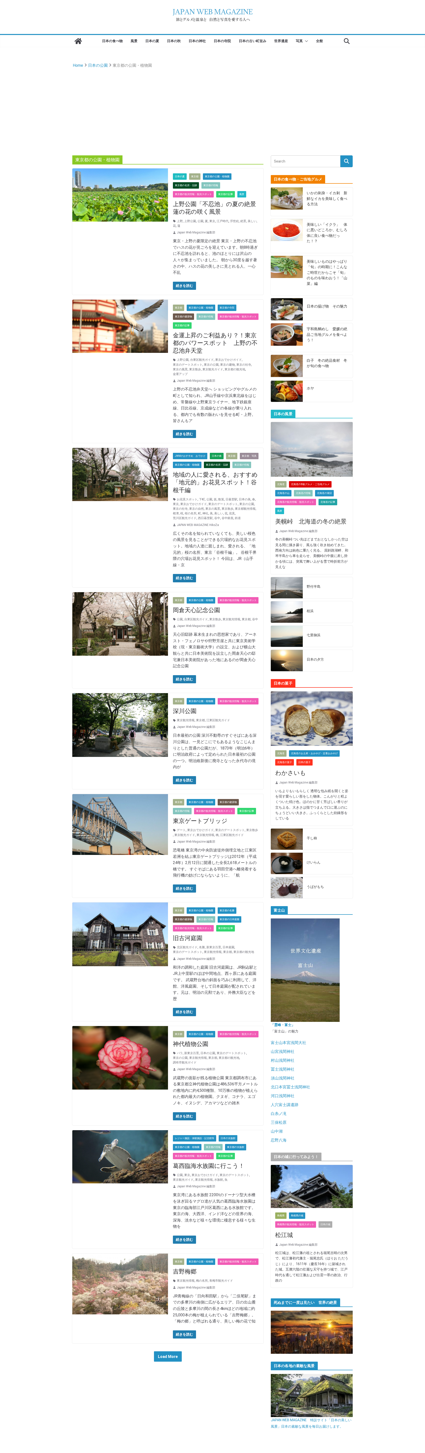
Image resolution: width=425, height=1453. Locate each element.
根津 (176, 513)
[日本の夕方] (287, 660)
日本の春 (217, 456)
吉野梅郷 (185, 1271)
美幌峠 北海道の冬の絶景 (311, 521)
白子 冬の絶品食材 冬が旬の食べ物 (327, 363)
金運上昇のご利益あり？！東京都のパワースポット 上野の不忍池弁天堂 (215, 343)
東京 (212, 221)
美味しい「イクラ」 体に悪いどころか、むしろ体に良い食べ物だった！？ (327, 233)
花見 (232, 513)
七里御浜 (313, 635)
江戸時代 (222, 221)
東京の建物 (227, 364)
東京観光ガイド (212, 369)
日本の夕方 (315, 659)
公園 (200, 221)
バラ (180, 1053)
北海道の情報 (303, 493)
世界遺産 (281, 40)
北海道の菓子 (284, 762)
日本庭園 (228, 947)
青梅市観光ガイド (221, 1280)
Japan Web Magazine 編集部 (196, 232)
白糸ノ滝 (279, 1113)
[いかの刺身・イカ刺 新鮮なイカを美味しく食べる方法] (287, 201)
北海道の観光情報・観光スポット (295, 502)
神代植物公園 (190, 1044)
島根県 (281, 1215)
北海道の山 (283, 493)
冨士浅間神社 (282, 1069)
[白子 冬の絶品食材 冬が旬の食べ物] (287, 366)
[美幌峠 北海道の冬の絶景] (312, 449)
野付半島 (313, 586)
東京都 (194, 176)
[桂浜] (287, 612)
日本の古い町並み (252, 40)
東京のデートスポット (187, 364)
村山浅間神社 (282, 1060)
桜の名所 (191, 513)
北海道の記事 (327, 502)
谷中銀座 (227, 518)
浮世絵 (234, 221)
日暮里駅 (231, 499)
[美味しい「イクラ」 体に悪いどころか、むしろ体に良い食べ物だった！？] (287, 236)
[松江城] (312, 1186)
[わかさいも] (312, 718)
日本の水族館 (228, 1138)
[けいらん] (287, 863)
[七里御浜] (287, 636)
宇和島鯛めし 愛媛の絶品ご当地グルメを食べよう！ (327, 334)
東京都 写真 (249, 456)
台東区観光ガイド (202, 359)
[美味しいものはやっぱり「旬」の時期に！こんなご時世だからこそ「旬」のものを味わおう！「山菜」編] (287, 275)
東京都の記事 (225, 194)
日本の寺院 (222, 40)
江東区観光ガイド (218, 720)
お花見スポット (187, 499)
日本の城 (325, 1224)
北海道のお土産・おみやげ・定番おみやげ (314, 753)
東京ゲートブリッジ (200, 820)
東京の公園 (211, 364)
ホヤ (310, 388)
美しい (252, 221)
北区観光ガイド (187, 947)
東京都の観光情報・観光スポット (193, 194)
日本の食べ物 (112, 40)
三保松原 (279, 1122)
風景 (134, 40)
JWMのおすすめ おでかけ (190, 456)
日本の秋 (174, 40)
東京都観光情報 (245, 508)
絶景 (243, 221)
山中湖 (277, 1131)
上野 (180, 221)
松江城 (284, 1235)
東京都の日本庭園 (229, 919)
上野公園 (190, 221)
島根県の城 (297, 1215)
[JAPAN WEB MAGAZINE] (78, 41)
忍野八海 (279, 1140)
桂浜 (310, 611)
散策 (221, 499)
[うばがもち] (287, 887)
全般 (319, 40)
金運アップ (180, 374)
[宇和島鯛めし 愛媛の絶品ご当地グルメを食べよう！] (287, 337)
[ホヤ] (287, 391)
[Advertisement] (212, 106)
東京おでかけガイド (228, 359)
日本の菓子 (304, 762)
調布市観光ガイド (185, 1062)
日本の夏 (152, 40)
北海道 (281, 484)
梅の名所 (202, 1280)
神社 (205, 513)
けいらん (313, 862)
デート (181, 830)
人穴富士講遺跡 (284, 1104)
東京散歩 (195, 369)
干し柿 (312, 838)
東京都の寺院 (227, 307)
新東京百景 (213, 947)
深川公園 (185, 711)
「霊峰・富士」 (283, 1025)
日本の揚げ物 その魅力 (327, 306)
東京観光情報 (231, 619)
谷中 (217, 518)
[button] (305, 41)
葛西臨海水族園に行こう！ (208, 1165)
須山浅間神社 (282, 1078)
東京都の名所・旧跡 (186, 185)
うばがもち (315, 887)
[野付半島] (287, 588)
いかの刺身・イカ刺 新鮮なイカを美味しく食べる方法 (327, 198)
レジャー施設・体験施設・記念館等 (194, 1138)
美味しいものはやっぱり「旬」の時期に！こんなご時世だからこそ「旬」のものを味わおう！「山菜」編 (327, 272)
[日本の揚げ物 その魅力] (287, 309)
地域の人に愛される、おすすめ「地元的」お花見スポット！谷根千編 (215, 482)
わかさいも (290, 772)
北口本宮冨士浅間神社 (290, 1087)
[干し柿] (287, 839)
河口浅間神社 (282, 1096)
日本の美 (245, 499)
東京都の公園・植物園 (217, 176)
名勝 (202, 947)
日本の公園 (207, 1053)
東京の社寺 (243, 364)
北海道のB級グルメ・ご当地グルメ (310, 484)
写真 (299, 40)
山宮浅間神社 (282, 1051)
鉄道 (238, 518)
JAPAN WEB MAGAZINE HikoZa (198, 525)
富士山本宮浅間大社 (288, 1042)
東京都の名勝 (227, 910)
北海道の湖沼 (324, 493)
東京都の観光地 (235, 369)
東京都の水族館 (235, 1147)
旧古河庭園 (187, 938)
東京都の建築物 (183, 316)
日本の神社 (197, 40)
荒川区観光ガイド (185, 518)
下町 (202, 499)
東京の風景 (180, 369)
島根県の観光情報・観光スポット (295, 1224)
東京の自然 (196, 508)
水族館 (218, 1179)
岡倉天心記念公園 (196, 610)
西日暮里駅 (205, 518)
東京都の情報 (210, 185)
